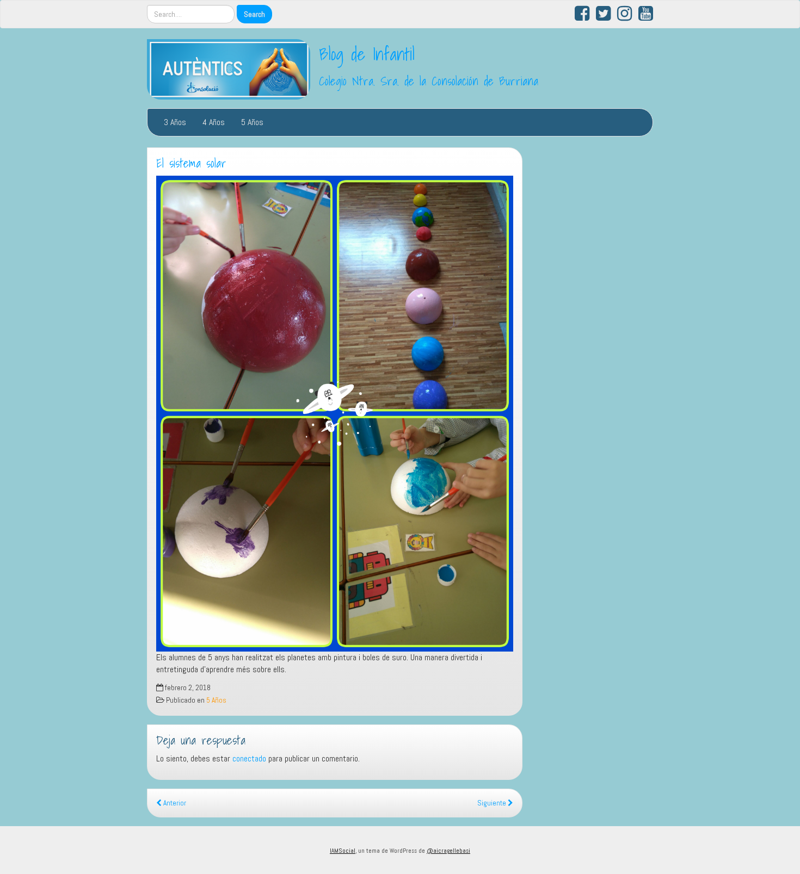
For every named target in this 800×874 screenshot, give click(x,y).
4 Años (213, 122)
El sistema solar (191, 163)
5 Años (252, 122)
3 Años (175, 122)
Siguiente (492, 803)
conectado (249, 758)
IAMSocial (342, 850)
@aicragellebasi (448, 850)
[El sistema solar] (334, 414)
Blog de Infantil (367, 54)
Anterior (174, 803)
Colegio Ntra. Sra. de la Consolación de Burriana (428, 81)
